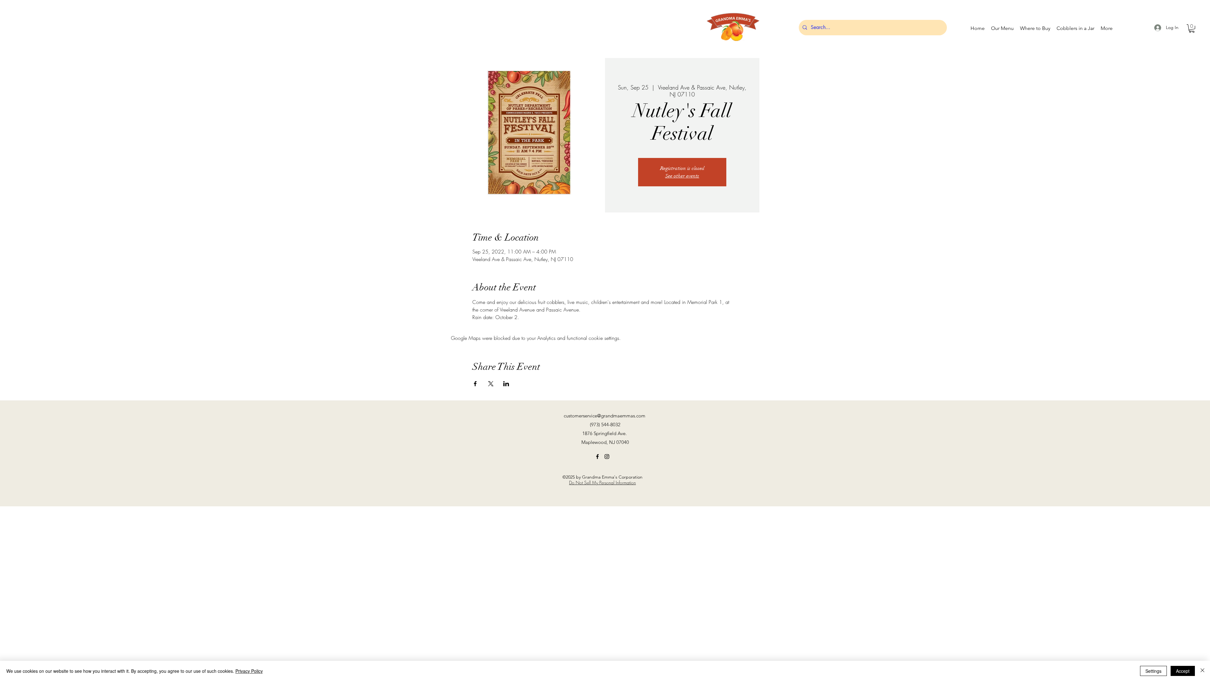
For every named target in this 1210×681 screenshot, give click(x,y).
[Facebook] (597, 456)
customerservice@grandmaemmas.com (604, 416)
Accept (1183, 671)
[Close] (1202, 671)
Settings (1153, 671)
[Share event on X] (491, 383)
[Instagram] (607, 456)
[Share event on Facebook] (475, 383)
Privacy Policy (249, 671)
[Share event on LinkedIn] (506, 383)
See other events (682, 176)
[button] (1192, 28)
